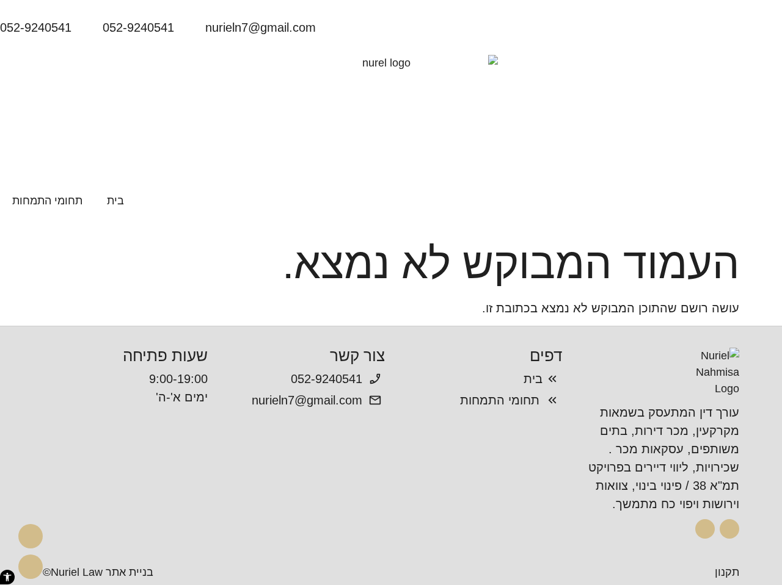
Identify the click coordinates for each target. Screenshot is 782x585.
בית (115, 201)
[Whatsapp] (30, 566)
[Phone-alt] (30, 536)
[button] (7, 577)
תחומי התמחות (47, 201)
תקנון (727, 572)
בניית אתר (129, 572)
